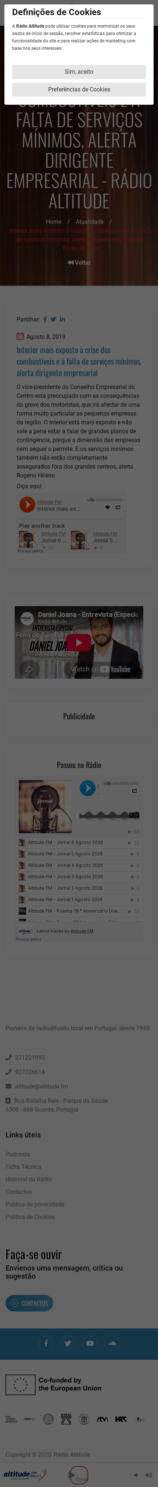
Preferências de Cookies (79, 89)
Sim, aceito (79, 71)
